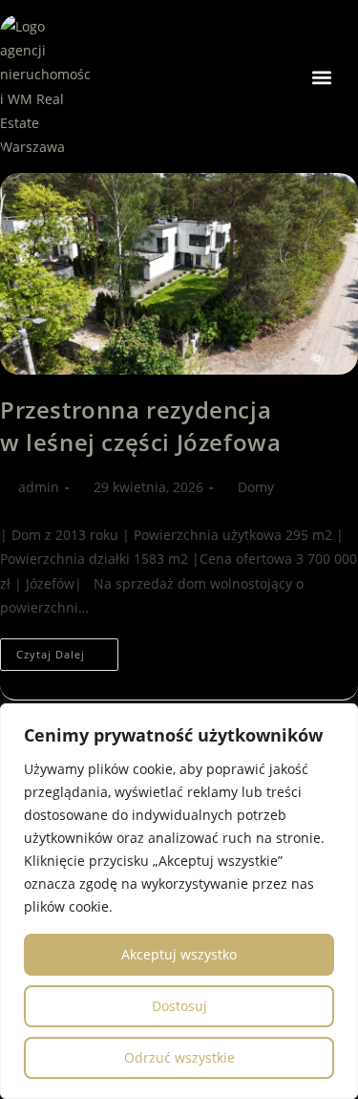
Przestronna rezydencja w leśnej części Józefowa (140, 426)
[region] (179, 901)
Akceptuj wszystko (179, 954)
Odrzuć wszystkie (179, 1057)
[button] (321, 77)
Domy (256, 487)
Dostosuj (179, 1006)
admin (38, 487)
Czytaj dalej (67, 649)
